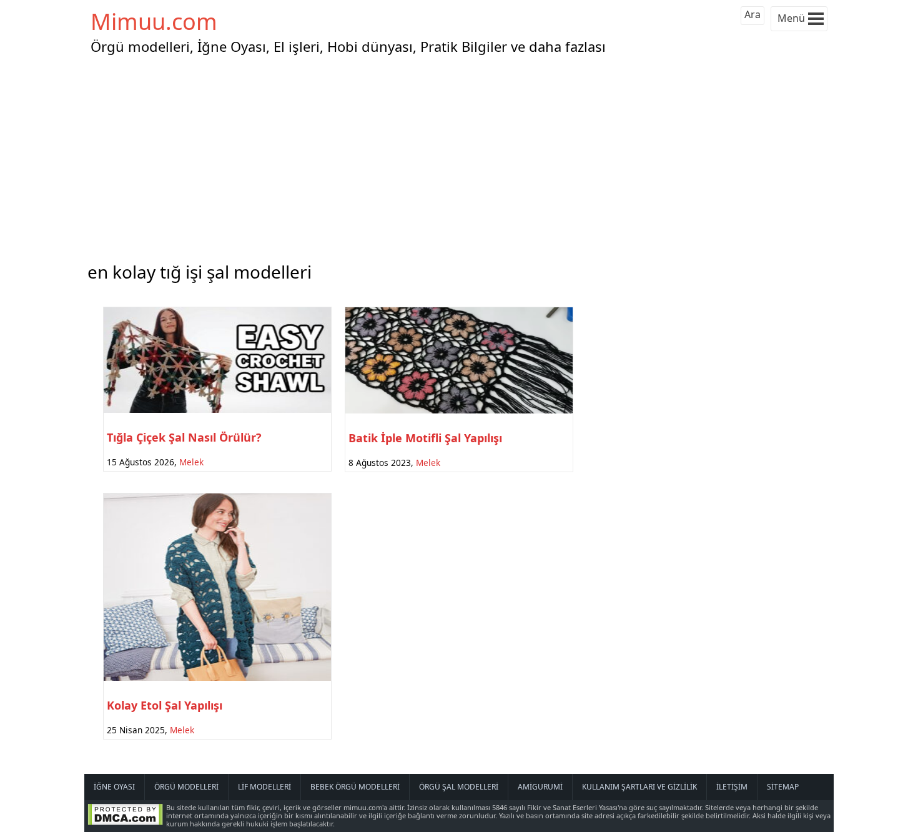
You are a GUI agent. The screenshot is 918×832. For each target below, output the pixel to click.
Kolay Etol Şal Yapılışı (164, 705)
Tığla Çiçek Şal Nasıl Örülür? (184, 437)
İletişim (732, 786)
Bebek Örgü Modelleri (355, 786)
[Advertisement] (459, 155)
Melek (191, 462)
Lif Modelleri (264, 786)
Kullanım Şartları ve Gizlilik (639, 786)
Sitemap (783, 786)
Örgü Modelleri (186, 786)
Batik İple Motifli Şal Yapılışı (425, 437)
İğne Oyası (114, 786)
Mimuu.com (154, 21)
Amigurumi (540, 786)
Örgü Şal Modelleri (458, 786)
